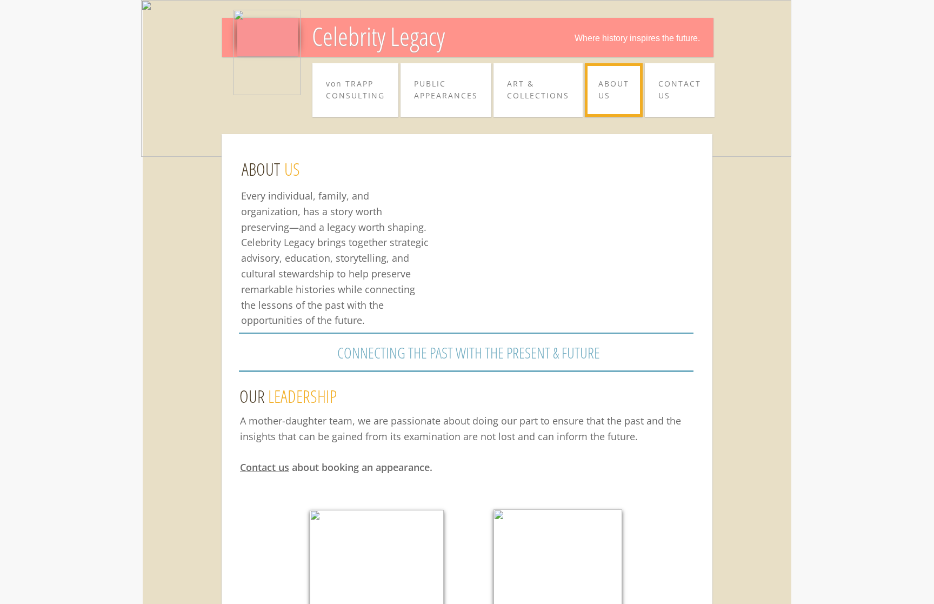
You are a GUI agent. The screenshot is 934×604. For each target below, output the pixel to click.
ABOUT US (613, 89)
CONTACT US (679, 89)
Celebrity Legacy (378, 36)
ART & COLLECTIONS (538, 89)
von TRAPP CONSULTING (355, 89)
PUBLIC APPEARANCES (446, 89)
